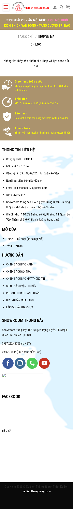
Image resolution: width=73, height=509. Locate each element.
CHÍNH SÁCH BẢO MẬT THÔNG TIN (25, 279)
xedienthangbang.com (37, 491)
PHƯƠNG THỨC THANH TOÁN (23, 293)
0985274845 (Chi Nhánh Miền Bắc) (21, 352)
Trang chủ (25, 37)
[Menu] (6, 7)
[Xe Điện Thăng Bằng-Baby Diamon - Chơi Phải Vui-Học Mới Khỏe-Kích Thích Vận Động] (31, 7)
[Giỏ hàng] (68, 7)
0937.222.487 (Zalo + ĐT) (16, 343)
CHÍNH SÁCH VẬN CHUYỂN (21, 286)
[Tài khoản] (55, 7)
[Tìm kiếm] (61, 7)
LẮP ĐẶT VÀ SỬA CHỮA (19, 307)
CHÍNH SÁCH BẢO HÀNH (20, 264)
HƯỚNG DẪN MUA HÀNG (20, 300)
